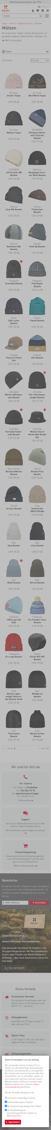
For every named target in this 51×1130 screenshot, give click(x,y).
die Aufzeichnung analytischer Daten (24, 1106)
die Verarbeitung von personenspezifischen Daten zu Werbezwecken (21, 1113)
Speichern (14, 1122)
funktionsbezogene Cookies (20, 1102)
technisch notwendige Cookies (21, 1098)
